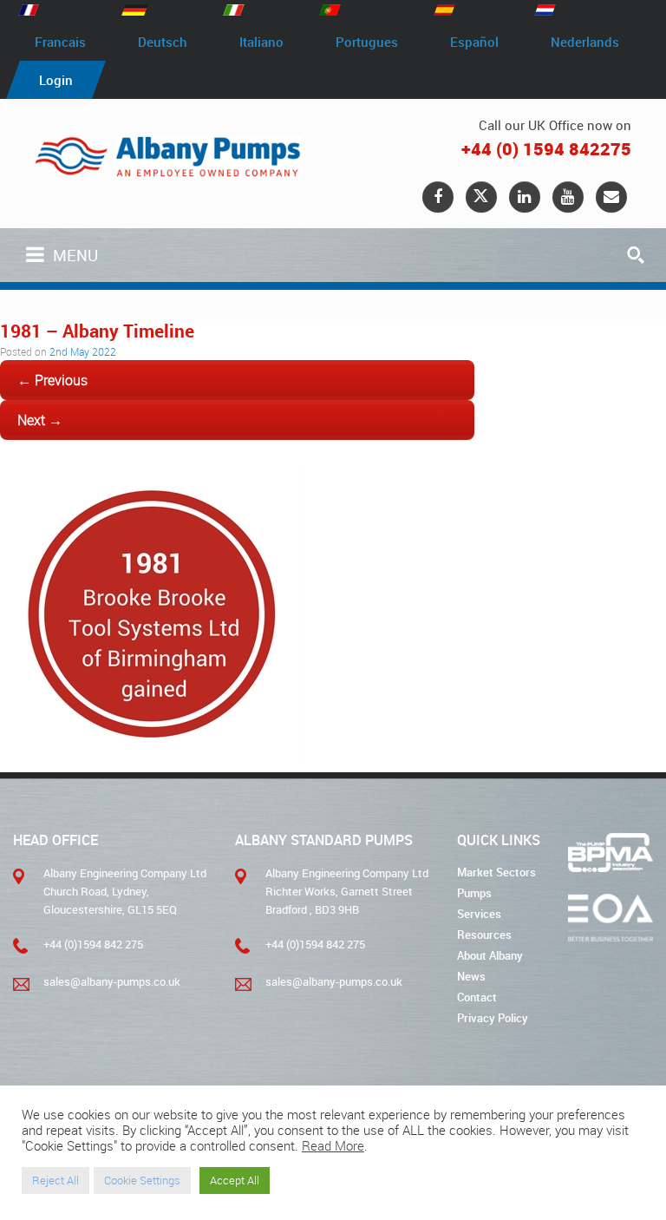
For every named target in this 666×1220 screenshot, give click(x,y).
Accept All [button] (234, 1180)
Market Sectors (496, 872)
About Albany (490, 955)
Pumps (474, 893)
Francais (60, 41)
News (471, 976)
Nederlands (585, 41)
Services (479, 914)
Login (56, 80)
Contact (477, 997)
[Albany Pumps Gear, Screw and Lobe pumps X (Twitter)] (481, 197)
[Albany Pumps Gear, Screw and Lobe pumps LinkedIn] (524, 197)
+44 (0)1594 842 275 (93, 944)
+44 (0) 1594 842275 (546, 149)
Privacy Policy (492, 1018)
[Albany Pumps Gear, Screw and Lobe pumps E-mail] (611, 197)
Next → (39, 420)
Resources (484, 934)
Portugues (367, 41)
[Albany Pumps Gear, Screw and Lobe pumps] (168, 158)
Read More (333, 1146)
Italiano (261, 41)
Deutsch (162, 41)
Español (474, 41)
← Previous (52, 380)
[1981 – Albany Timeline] (152, 760)
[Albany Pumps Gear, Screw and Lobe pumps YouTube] (568, 197)
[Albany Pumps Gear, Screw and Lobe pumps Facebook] (438, 197)
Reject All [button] (55, 1180)
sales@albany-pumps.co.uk (111, 981)
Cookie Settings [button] (142, 1180)
